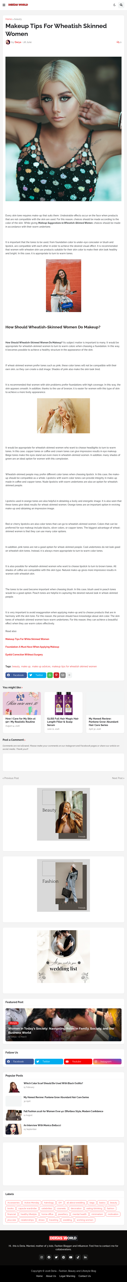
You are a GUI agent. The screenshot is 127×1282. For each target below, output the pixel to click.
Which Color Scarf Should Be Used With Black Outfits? (53, 1083)
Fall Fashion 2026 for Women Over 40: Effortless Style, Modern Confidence (63, 1111)
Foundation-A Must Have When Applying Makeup (32, 647)
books (10, 1208)
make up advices (41, 666)
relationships (27, 1220)
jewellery (63, 1214)
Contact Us (85, 1276)
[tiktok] (78, 1257)
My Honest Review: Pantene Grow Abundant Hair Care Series (103, 722)
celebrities (47, 1208)
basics (102, 1202)
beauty (18, 19)
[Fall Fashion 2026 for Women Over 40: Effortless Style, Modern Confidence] (13, 1115)
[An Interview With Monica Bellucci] (13, 1129)
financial (11, 1214)
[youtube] (71, 1257)
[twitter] (56, 1257)
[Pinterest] (56, 675)
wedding (67, 1220)
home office (47, 1214)
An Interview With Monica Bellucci (42, 1125)
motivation (113, 1214)
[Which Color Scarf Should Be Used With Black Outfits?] (13, 1087)
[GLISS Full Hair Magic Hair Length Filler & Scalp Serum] (63, 703)
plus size (11, 1220)
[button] (4, 5)
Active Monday (31, 1202)
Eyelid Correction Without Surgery (24, 654)
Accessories (13, 1202)
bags (92, 1202)
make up (26, 666)
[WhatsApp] (50, 675)
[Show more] (69, 675)
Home (8, 19)
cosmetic (61, 1208)
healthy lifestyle (29, 1214)
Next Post (117, 778)
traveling (53, 1220)
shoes (41, 1220)
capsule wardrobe (27, 1208)
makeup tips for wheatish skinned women (74, 666)
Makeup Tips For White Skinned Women (27, 639)
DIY (60, 1202)
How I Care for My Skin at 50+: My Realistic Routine (20, 720)
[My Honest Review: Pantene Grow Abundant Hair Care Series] (105, 703)
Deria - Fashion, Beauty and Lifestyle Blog (73, 1271)
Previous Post (11, 778)
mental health (80, 1214)
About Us (51, 1276)
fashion (110, 1208)
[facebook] (49, 1257)
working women (85, 1220)
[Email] (63, 675)
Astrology (49, 1202)
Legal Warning (67, 1276)
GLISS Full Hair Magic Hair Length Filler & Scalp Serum (63, 722)
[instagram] (41, 1257)
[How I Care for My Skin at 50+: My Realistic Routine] (22, 703)
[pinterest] (63, 1257)
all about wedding (76, 1202)
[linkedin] (85, 1257)
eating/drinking (94, 1208)
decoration (76, 1208)
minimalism (97, 1214)
